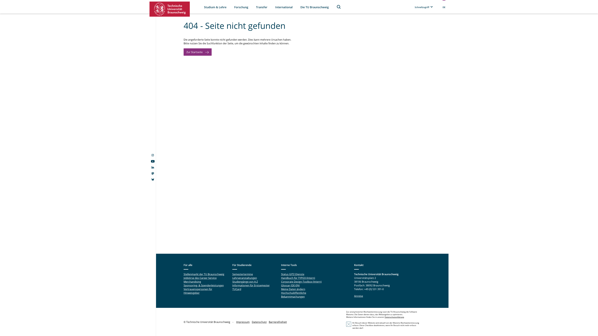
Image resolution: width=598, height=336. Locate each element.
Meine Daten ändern (293, 289)
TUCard (236, 289)
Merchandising (192, 281)
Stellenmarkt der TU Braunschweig (204, 274)
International (284, 7)
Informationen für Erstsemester (251, 285)
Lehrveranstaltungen (244, 278)
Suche (339, 7)
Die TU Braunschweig (314, 7)
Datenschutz (259, 322)
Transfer (261, 7)
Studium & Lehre (215, 7)
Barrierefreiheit (278, 322)
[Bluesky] (153, 180)
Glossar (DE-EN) (290, 285)
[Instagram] (153, 155)
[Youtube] (153, 161)
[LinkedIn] (153, 168)
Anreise (358, 296)
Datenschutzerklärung (394, 317)
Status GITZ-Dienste (292, 274)
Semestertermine (242, 274)
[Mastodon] (153, 174)
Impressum (243, 322)
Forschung (241, 7)
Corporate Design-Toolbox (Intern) (301, 281)
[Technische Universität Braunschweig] (170, 9)
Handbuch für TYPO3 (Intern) (298, 278)
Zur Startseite (194, 52)
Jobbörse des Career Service (200, 278)
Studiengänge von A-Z (245, 281)
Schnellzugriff (422, 7)
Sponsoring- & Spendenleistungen (204, 285)
